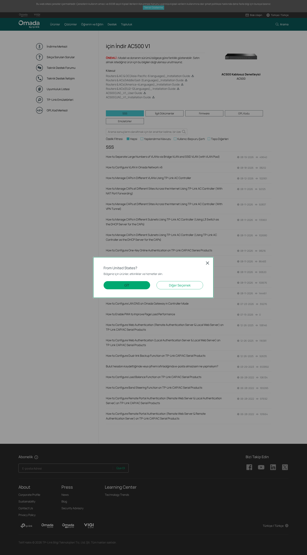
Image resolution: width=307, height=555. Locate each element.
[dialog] (153, 277)
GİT (126, 285)
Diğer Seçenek (180, 285)
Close (207, 263)
